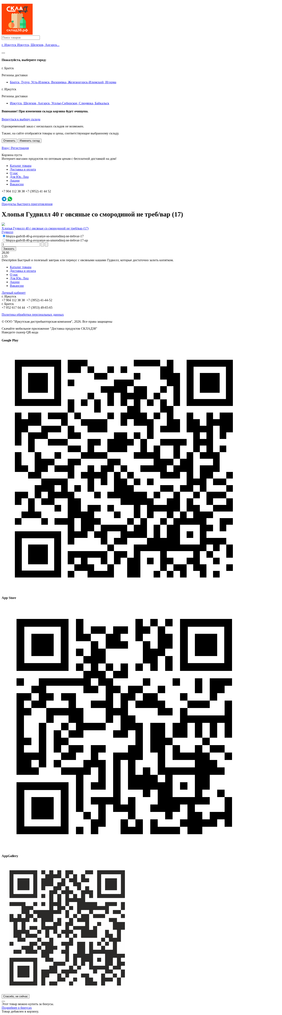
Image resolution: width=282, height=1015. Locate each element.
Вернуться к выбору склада (21, 119)
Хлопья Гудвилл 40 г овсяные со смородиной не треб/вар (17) (45, 228)
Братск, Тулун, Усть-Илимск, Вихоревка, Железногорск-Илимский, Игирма (63, 82)
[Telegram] (4, 200)
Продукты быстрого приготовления (27, 204)
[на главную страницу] (17, 33)
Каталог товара (20, 165)
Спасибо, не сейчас (15, 996)
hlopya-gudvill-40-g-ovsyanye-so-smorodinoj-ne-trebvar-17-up (47, 240)
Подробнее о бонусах (17, 1007)
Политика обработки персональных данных (33, 314)
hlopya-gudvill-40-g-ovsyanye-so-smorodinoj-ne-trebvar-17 (45, 236)
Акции (15, 180)
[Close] (3, 53)
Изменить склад (30, 140)
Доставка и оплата (23, 169)
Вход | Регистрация (15, 148)
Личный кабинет (14, 292)
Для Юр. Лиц (19, 177)
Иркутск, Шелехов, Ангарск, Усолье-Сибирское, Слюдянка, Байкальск (59, 103)
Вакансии (17, 184)
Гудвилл (7, 232)
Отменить (9, 140)
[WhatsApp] (9, 200)
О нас (14, 173)
